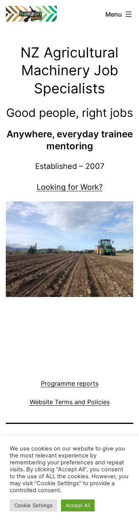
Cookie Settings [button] (33, 505)
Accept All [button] (78, 505)
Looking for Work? (70, 187)
